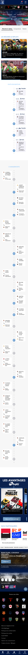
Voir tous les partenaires (8, 542)
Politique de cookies (6, 633)
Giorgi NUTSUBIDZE (7, 457)
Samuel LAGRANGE (21, 314)
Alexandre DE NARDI (21, 203)
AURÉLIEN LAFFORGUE (21, 439)
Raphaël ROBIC (20, 444)
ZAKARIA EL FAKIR (7, 321)
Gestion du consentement (8, 640)
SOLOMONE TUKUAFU (7, 222)
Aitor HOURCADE (8, 178)
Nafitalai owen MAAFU (7, 431)
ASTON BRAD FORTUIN (21, 103)
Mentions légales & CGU (7, 626)
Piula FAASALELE (8, 240)
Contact (3, 638)
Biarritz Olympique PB (5, 21)
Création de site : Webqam (8, 643)
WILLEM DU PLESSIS (21, 93)
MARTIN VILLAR (21, 297)
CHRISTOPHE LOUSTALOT (21, 133)
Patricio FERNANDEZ (21, 289)
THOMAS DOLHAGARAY (7, 384)
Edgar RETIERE (7, 389)
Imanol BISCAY (7, 403)
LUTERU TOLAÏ (7, 359)
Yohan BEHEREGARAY (8, 364)
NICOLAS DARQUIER (22, 210)
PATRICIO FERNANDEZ (21, 144)
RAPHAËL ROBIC (21, 247)
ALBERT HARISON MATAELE (21, 186)
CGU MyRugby (5, 628)
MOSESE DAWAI (21, 198)
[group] (13, 7)
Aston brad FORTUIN (21, 191)
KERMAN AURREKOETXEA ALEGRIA (7, 398)
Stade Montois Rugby (23, 21)
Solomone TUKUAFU (7, 325)
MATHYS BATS (21, 372)
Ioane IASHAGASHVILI (21, 252)
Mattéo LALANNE (21, 376)
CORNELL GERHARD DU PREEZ (8, 174)
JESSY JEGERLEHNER (8, 411)
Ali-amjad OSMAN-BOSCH (21, 302)
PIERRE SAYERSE (21, 260)
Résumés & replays (7, 29)
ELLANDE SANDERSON (7, 425)
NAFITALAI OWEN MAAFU (8, 235)
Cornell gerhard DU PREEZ (7, 417)
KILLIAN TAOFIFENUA (7, 452)
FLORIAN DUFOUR (21, 117)
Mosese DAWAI (20, 264)
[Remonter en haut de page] (25, 589)
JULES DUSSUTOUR (21, 333)
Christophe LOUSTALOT (22, 108)
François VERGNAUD (8, 276)
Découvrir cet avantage (11, 519)
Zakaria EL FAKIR (7, 227)
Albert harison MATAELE (21, 339)
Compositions (17, 29)
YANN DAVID (7, 271)
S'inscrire (6, 562)
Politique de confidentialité (8, 631)
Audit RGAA (4, 636)
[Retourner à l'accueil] (2, 5)
